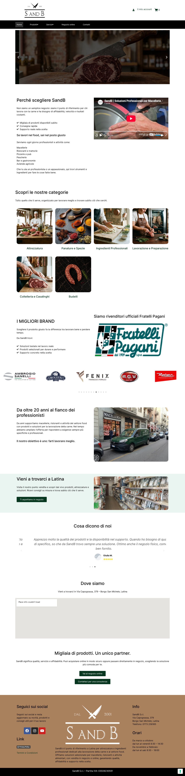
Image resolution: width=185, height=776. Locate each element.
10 (96, 135)
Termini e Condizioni (27, 752)
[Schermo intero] (166, 135)
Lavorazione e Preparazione (150, 248)
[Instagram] (34, 730)
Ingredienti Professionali (112, 248)
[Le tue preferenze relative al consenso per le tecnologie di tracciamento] (180, 771)
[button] (92, 82)
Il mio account (144, 9)
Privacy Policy (24, 747)
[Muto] (153, 135)
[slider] (159, 135)
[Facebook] (27, 730)
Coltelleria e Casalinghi (34, 296)
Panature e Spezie (73, 248)
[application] (131, 118)
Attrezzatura (35, 248)
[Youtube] (42, 730)
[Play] (101, 135)
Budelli (73, 296)
